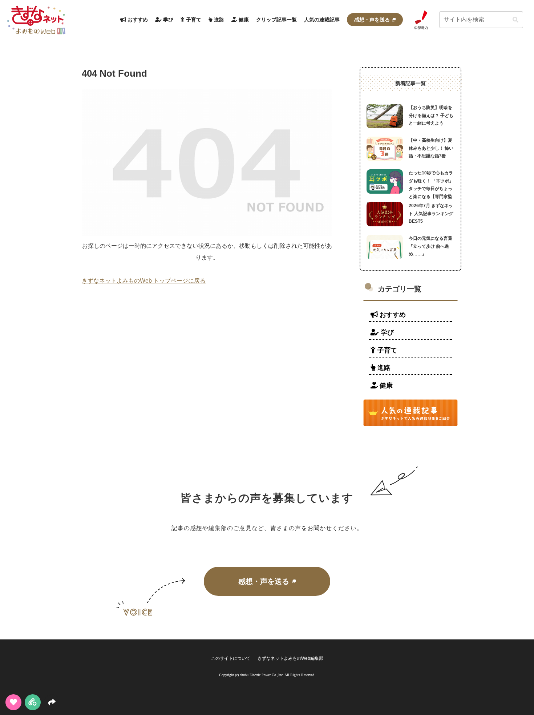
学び (386, 332)
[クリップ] (33, 702)
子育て (386, 350)
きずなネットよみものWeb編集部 (290, 658)
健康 (385, 385)
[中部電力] (421, 20)
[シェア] (52, 702)
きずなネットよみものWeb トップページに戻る (144, 281)
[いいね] (13, 702)
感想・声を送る (263, 581)
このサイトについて (230, 658)
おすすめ (392, 314)
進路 (383, 367)
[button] (515, 20)
